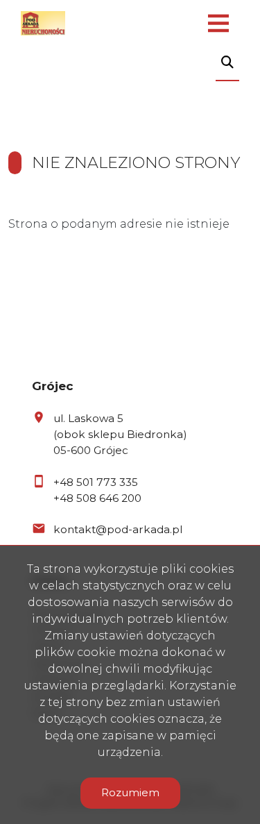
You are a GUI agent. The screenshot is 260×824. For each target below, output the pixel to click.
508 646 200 (108, 498)
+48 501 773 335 (95, 482)
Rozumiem (130, 792)
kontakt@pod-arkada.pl (117, 529)
